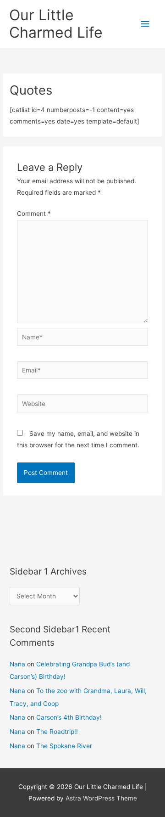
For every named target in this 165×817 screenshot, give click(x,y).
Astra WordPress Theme (101, 798)
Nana (17, 664)
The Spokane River (64, 745)
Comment (34, 213)
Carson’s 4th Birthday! (69, 717)
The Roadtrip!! (57, 731)
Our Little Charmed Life (56, 23)
